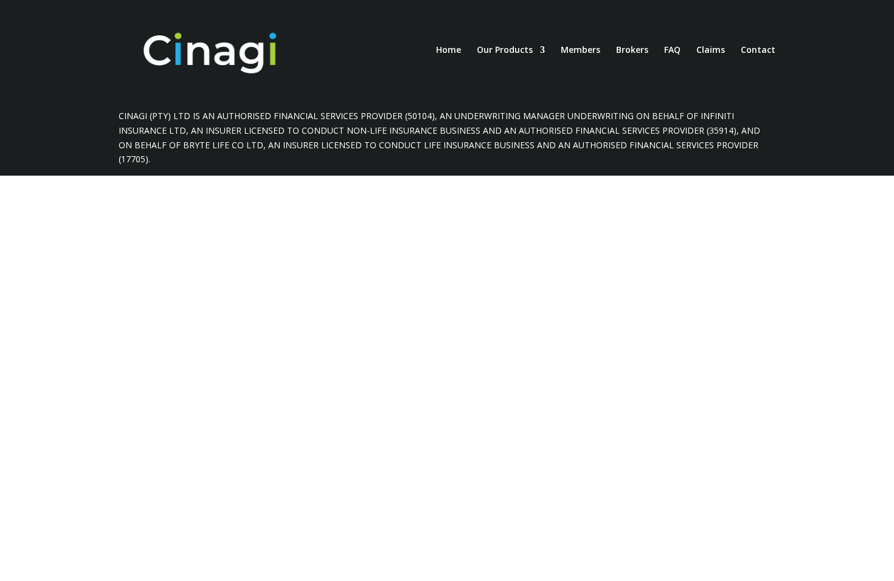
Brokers (632, 50)
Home (448, 50)
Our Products (505, 50)
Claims (710, 50)
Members (580, 50)
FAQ (672, 50)
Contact (758, 50)
